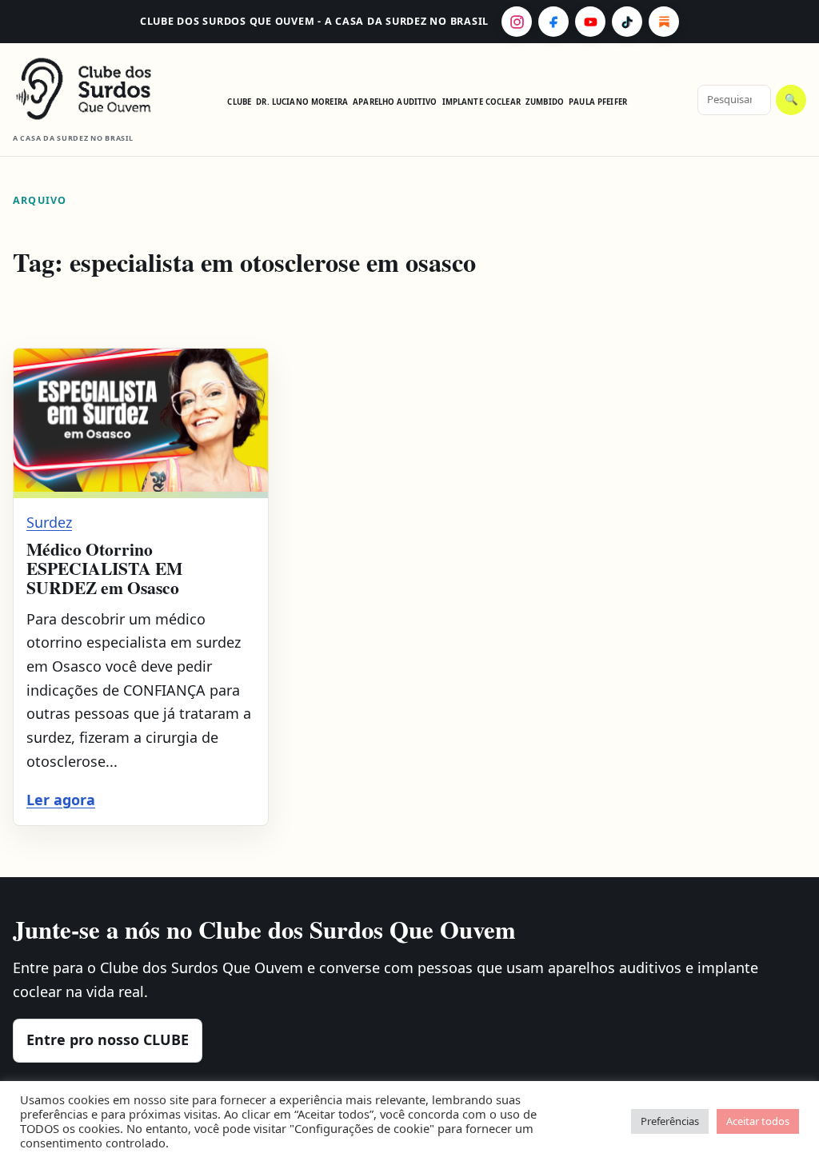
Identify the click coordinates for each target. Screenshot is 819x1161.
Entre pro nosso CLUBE (107, 1039)
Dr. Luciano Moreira (302, 102)
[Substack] (664, 21)
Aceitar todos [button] (757, 1121)
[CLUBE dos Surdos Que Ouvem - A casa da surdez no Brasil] (85, 88)
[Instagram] (516, 21)
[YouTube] (590, 21)
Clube (239, 102)
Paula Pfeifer (598, 102)
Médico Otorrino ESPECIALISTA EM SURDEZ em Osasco (104, 568)
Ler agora (60, 799)
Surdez (49, 522)
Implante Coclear (481, 102)
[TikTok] (627, 21)
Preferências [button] (670, 1121)
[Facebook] (553, 21)
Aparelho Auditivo (395, 102)
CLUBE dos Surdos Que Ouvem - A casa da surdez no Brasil (314, 21)
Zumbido (544, 102)
